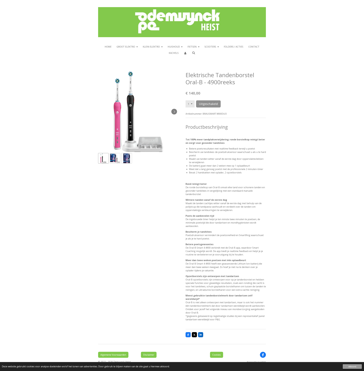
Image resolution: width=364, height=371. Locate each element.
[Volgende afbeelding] (174, 111)
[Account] (185, 53)
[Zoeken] (193, 53)
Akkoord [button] (352, 366)
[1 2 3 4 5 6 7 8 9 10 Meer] (190, 103)
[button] (103, 158)
